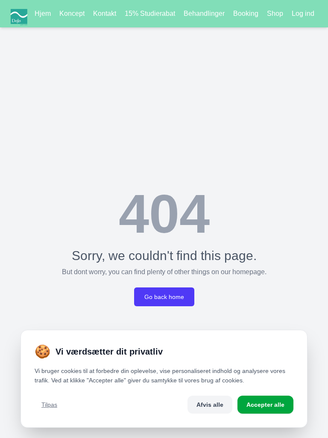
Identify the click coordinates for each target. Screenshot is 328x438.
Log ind (303, 13)
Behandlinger (204, 13)
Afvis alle (209, 404)
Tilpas (49, 404)
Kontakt (104, 13)
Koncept (72, 13)
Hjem (43, 13)
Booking (245, 13)
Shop (275, 13)
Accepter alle (265, 404)
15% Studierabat (150, 13)
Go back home (164, 296)
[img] (19, 14)
